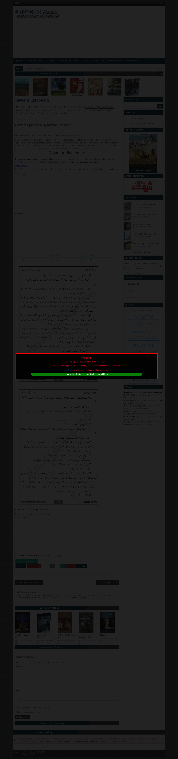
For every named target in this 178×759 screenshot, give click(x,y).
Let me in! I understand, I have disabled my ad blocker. (87, 374)
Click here (69, 370)
